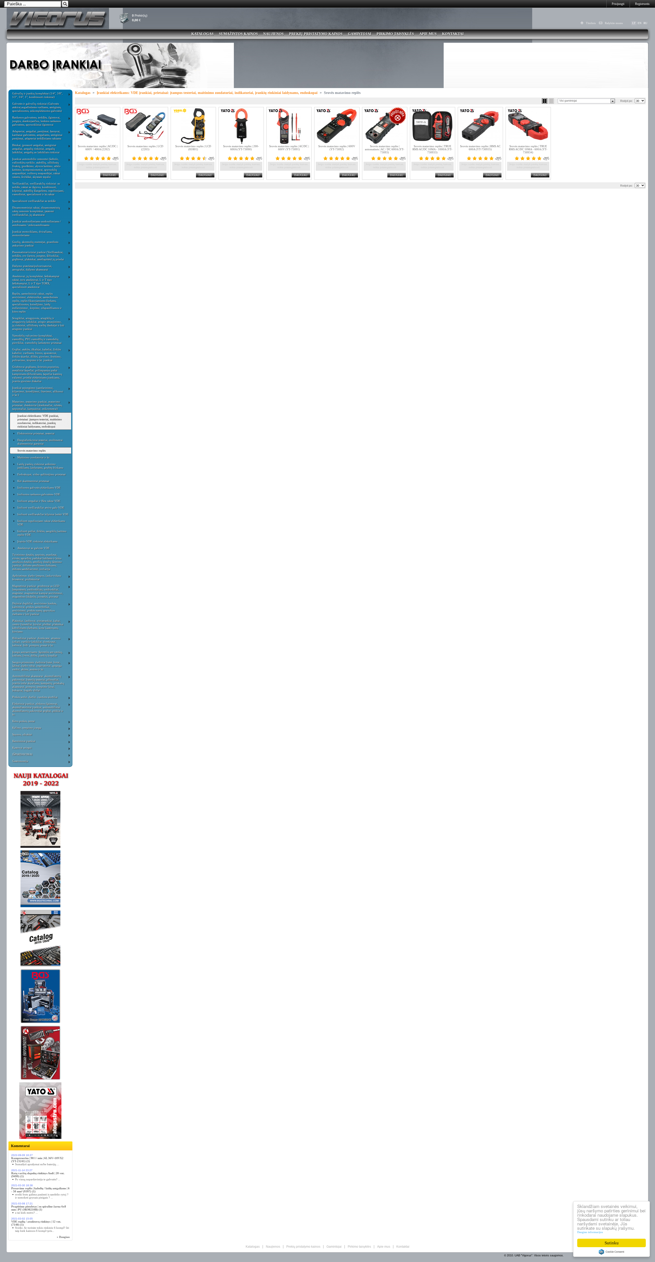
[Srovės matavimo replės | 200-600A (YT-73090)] (241, 126)
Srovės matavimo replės (31, 450)
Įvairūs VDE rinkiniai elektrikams (37, 541)
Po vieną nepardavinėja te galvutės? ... (37, 1179)
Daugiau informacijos (590, 1232)
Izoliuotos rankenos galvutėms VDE (38, 494)
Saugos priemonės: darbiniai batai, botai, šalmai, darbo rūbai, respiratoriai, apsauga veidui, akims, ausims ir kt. (37, 666)
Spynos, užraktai (22, 734)
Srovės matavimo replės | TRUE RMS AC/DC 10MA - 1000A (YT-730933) (432, 149)
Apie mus (428, 34)
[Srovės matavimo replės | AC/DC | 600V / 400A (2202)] (98, 126)
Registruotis (642, 4)
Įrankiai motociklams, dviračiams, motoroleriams (32, 233)
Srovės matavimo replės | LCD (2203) (145, 148)
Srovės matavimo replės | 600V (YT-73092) (336, 148)
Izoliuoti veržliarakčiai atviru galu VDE (40, 507)
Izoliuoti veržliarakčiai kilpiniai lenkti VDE (43, 514)
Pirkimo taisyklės (395, 34)
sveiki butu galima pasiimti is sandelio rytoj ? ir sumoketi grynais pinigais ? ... (41, 1196)
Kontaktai (453, 34)
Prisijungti (618, 4)
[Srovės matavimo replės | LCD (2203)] (145, 126)
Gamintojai (359, 34)
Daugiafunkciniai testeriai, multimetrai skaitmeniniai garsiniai (40, 442)
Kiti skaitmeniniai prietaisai (33, 481)
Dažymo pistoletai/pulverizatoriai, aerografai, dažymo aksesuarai (32, 267)
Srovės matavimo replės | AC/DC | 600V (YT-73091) (289, 148)
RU (645, 23)
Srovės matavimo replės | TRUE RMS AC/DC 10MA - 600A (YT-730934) (528, 149)
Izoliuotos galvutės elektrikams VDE (39, 487)
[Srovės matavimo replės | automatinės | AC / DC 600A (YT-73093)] (385, 126)
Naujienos (273, 34)
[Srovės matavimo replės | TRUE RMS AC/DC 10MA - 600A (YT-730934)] (528, 126)
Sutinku (612, 1242)
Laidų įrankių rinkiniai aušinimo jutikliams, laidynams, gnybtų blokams (40, 466)
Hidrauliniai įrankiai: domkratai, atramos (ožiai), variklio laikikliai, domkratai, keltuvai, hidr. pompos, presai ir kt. (36, 642)
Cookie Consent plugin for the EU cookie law (611, 1252)
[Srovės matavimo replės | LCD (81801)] (193, 126)
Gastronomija (20, 761)
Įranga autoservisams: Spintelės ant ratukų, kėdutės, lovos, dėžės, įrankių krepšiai (37, 653)
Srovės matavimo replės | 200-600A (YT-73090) (241, 148)
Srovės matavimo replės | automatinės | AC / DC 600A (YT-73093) (384, 149)
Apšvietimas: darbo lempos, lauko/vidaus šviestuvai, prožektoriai (36, 577)
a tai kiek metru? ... (26, 1212)
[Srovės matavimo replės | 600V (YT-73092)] (337, 126)
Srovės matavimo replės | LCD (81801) (193, 148)
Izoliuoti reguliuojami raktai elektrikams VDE (41, 522)
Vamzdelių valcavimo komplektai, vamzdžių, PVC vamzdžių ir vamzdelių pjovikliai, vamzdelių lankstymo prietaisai (37, 339)
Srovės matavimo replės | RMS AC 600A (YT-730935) (480, 148)
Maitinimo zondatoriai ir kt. (33, 457)
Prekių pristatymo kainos (316, 34)
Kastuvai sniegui (22, 747)
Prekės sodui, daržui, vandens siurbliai (35, 697)
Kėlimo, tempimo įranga (26, 727)
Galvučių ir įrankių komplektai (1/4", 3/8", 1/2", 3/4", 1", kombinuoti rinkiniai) (37, 95)
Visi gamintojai (568, 100)
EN (639, 23)
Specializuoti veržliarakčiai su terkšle (34, 200)
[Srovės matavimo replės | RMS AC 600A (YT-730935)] (480, 126)
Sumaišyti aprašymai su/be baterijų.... (37, 1164)
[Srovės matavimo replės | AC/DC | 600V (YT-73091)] (289, 126)
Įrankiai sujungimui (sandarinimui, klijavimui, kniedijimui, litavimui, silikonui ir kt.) (37, 391)
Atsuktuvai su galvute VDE (33, 548)
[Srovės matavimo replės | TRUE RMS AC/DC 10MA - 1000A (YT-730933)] (432, 126)
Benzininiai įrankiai (23, 741)
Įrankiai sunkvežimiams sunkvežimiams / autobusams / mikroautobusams (36, 223)
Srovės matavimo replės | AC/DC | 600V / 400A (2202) (97, 148)
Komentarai (20, 1146)
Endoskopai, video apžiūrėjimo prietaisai (41, 474)
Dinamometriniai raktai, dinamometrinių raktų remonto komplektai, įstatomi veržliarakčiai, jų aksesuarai (36, 211)
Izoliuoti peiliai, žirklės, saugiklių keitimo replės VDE (42, 533)
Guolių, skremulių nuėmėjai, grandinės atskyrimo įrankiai (35, 243)
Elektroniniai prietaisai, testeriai (35, 433)
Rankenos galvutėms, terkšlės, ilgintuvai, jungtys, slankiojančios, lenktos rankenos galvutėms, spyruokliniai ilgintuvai (36, 121)
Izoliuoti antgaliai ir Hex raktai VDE (38, 500)
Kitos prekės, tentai (23, 721)
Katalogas (202, 34)
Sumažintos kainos (238, 34)
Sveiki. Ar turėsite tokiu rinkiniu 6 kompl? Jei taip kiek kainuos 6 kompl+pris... (42, 1229)
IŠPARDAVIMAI (22, 754)
